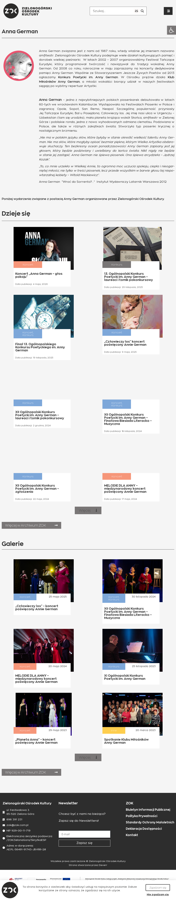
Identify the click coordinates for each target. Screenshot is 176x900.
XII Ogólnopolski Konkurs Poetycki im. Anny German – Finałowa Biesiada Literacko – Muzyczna (128, 419)
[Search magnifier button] (142, 11)
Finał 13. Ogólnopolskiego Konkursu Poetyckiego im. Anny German (40, 347)
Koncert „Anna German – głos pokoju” (38, 275)
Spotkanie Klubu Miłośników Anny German (126, 741)
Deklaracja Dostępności (144, 828)
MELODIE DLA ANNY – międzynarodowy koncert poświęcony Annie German (125, 488)
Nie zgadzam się (158, 894)
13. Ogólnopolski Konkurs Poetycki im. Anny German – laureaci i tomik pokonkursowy (128, 276)
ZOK (129, 803)
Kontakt (132, 835)
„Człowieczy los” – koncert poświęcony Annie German (36, 607)
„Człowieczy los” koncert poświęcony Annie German (125, 343)
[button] (171, 30)
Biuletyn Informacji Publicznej (148, 809)
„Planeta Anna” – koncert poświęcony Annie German (36, 741)
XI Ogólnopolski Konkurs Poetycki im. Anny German (124, 677)
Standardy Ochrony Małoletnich (150, 822)
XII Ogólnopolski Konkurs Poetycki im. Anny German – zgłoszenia (37, 488)
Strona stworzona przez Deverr (88, 865)
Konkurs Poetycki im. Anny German (88, 77)
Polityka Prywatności (141, 816)
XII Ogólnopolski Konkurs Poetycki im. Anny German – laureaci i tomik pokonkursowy (39, 415)
